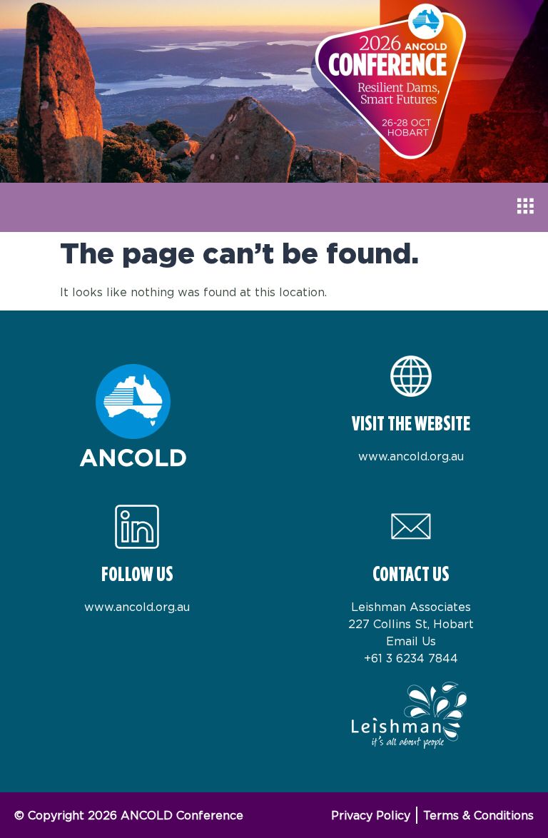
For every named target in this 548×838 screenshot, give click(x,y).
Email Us (411, 641)
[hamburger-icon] (525, 207)
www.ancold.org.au (411, 456)
